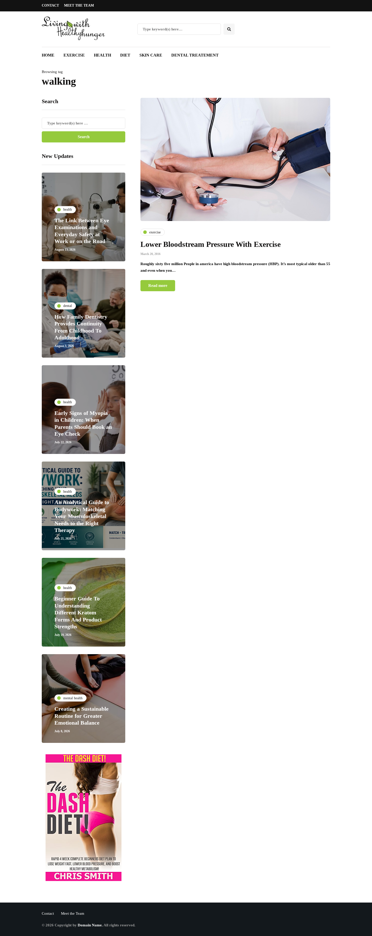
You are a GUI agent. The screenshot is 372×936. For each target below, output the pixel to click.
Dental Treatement (195, 55)
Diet (125, 55)
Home (48, 55)
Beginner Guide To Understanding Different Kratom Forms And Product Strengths (78, 612)
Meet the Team (79, 5)
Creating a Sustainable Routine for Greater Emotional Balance (81, 716)
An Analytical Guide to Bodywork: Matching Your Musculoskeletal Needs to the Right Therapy (81, 516)
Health (102, 55)
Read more (157, 285)
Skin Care (150, 55)
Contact (50, 5)
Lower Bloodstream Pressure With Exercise (210, 244)
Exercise (74, 55)
